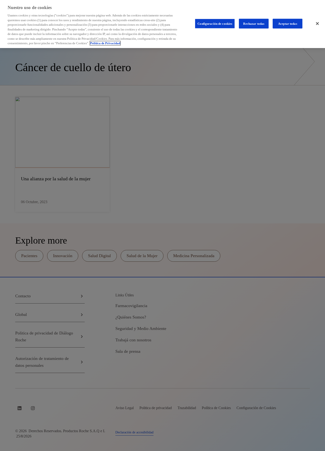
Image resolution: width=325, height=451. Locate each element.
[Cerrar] (317, 23)
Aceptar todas (287, 23)
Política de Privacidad (105, 43)
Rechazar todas (253, 23)
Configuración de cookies (214, 23)
